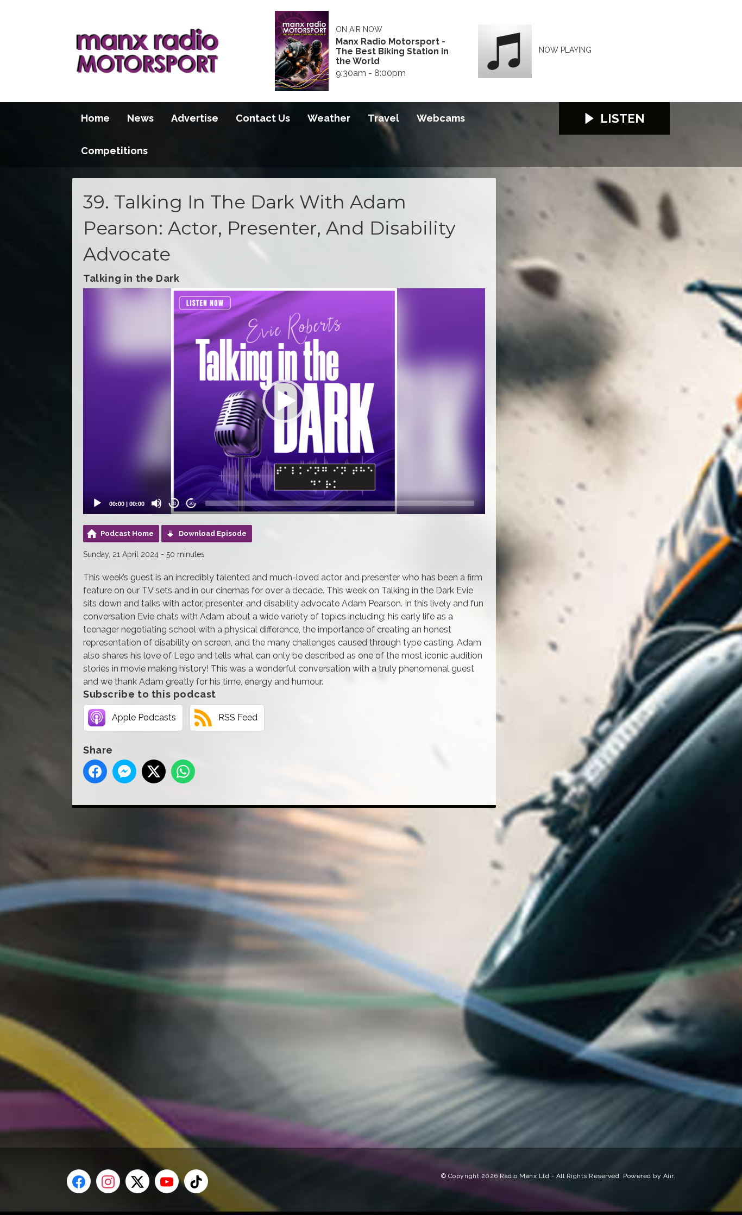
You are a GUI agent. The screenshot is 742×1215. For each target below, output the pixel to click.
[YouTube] (167, 1181)
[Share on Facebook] (95, 771)
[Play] (97, 503)
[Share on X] (154, 771)
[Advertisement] (276, 965)
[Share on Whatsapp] (183, 771)
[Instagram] (108, 1181)
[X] (137, 1181)
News (140, 118)
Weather (328, 118)
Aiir (668, 1176)
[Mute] (156, 503)
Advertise (194, 118)
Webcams (441, 118)
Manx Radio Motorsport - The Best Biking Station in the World (392, 51)
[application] (284, 401)
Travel (383, 118)
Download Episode (213, 533)
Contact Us (263, 118)
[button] (284, 401)
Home (95, 118)
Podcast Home (127, 533)
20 (174, 503)
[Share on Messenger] (124, 771)
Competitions (114, 150)
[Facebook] (79, 1181)
